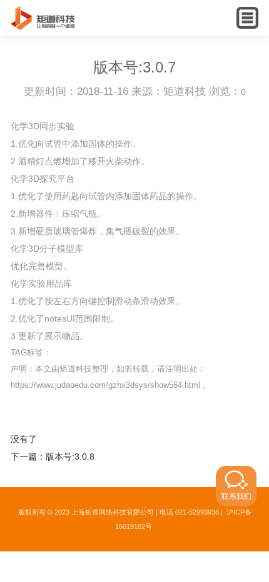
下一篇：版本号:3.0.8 (52, 456)
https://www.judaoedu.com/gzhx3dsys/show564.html (105, 385)
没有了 (24, 439)
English (223, 29)
